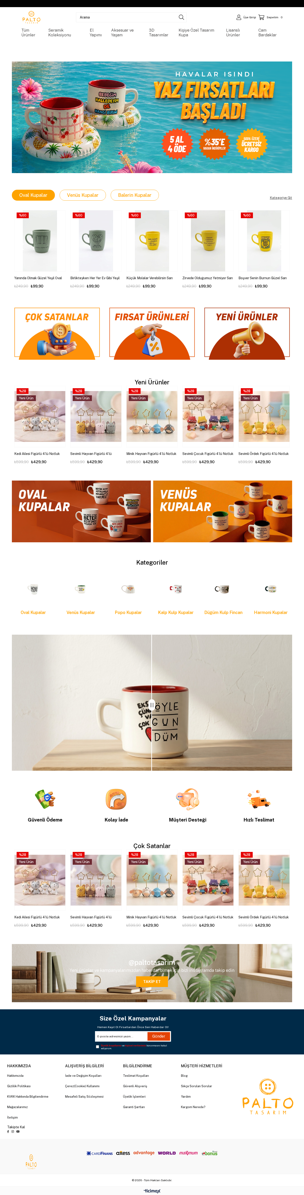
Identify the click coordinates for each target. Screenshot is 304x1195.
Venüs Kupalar (83, 195)
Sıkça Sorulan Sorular (196, 1086)
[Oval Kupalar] (33, 589)
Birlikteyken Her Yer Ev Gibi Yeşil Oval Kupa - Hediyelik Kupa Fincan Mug (95, 278)
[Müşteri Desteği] (187, 799)
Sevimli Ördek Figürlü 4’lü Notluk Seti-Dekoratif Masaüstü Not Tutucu (263, 454)
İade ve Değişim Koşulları (83, 1075)
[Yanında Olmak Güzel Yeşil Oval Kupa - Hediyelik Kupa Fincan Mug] (39, 240)
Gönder (158, 1036)
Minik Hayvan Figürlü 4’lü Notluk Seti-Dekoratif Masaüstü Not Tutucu (151, 454)
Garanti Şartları (134, 1107)
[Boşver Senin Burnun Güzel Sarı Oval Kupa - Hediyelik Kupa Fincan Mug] (264, 240)
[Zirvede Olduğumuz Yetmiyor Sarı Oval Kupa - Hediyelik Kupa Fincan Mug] (208, 240)
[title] (57, 332)
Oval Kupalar (33, 195)
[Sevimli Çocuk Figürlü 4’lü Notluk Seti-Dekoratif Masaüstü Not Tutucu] (208, 416)
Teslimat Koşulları (136, 1075)
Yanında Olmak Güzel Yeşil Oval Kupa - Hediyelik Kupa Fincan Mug (38, 278)
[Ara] (181, 17)
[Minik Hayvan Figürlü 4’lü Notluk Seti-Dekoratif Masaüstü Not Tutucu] (152, 416)
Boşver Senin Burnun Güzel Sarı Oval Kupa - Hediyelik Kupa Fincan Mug (262, 278)
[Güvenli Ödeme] (45, 799)
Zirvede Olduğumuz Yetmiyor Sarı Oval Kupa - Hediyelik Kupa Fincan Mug (207, 278)
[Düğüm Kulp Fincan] (223, 589)
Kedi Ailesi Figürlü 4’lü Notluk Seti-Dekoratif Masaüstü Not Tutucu (37, 454)
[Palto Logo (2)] (268, 1096)
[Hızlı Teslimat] (259, 799)
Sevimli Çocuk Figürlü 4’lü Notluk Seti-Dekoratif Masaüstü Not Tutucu (207, 454)
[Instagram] (12, 1131)
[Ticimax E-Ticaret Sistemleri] (152, 1191)
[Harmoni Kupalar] (270, 589)
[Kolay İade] (116, 799)
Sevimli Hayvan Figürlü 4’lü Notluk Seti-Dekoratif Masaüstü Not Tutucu (95, 454)
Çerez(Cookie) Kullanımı (82, 1086)
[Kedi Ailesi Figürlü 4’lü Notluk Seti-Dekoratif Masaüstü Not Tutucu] (39, 416)
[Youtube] (18, 1131)
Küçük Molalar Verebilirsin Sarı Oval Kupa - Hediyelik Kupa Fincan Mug (149, 278)
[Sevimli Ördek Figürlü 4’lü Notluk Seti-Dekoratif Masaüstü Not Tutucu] (264, 416)
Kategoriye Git (281, 198)
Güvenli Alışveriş (135, 1086)
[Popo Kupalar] (128, 589)
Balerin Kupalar (135, 195)
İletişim (12, 1117)
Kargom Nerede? (193, 1107)
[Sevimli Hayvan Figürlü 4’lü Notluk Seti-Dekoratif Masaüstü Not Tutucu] (96, 416)
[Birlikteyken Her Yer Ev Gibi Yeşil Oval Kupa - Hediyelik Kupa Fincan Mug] (96, 240)
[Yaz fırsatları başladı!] (152, 117)
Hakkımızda (15, 1075)
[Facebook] (8, 1131)
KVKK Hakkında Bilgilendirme (27, 1096)
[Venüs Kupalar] (80, 589)
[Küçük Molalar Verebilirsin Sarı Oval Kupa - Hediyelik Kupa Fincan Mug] (152, 240)
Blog (184, 1075)
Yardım (186, 1096)
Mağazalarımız (17, 1107)
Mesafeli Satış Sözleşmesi (84, 1096)
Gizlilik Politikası (19, 1086)
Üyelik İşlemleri (134, 1096)
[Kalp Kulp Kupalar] (175, 589)
